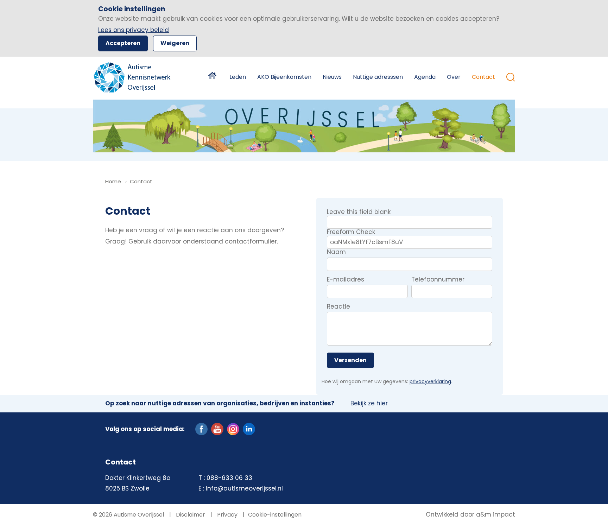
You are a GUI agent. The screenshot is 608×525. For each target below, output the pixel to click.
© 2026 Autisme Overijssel (128, 515)
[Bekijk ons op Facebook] (201, 428)
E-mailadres (345, 279)
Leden (237, 77)
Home (213, 77)
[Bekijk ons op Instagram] (233, 428)
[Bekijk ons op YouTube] (217, 428)
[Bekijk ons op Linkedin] (249, 428)
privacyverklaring (430, 381)
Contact (483, 77)
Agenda (425, 77)
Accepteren (123, 43)
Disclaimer (190, 515)
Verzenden (350, 360)
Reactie (338, 306)
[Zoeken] (510, 77)
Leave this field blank (359, 212)
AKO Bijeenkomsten (284, 77)
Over (454, 77)
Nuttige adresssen (378, 77)
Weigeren (174, 43)
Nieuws (332, 77)
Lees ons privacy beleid (133, 30)
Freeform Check (351, 232)
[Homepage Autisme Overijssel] (132, 77)
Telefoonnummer (437, 279)
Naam (336, 252)
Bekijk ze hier (369, 403)
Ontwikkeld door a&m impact (470, 514)
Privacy (227, 515)
